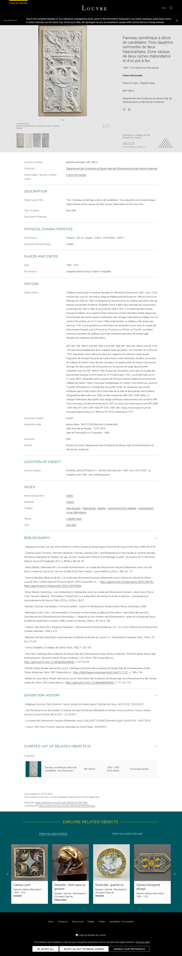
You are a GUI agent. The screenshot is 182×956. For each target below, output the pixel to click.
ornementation (146, 508)
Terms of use (77, 921)
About (51, 921)
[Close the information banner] (177, 20)
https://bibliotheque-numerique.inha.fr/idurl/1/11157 (100, 672)
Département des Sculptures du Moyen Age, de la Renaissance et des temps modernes (112, 168)
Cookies (90, 921)
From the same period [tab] (53, 834)
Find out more (143, 942)
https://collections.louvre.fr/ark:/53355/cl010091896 (61, 802)
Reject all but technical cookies (84, 949)
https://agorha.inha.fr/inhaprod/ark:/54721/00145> (126, 581)
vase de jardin (73, 508)
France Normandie (132, 75)
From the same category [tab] (127, 834)
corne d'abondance (76, 512)
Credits (102, 921)
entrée (69, 495)
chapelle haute (73, 518)
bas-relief (71, 525)
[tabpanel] (91, 874)
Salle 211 (129, 143)
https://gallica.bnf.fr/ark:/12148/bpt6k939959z (89, 682)
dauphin (102, 508)
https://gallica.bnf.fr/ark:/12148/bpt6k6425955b (49, 661)
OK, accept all (45, 949)
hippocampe (89, 508)
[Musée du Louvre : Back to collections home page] (94, 8)
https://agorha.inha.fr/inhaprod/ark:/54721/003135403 (52, 585)
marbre (70, 501)
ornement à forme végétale (122, 508)
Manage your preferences (129, 949)
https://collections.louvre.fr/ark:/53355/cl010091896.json (66, 805)
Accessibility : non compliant (121, 921)
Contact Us (63, 921)
